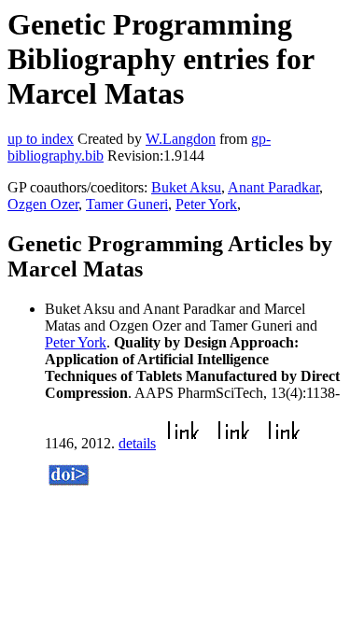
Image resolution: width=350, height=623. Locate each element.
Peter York (206, 204)
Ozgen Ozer (42, 204)
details (137, 443)
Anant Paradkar (273, 187)
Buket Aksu (186, 187)
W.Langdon (181, 139)
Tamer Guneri (127, 204)
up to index (40, 139)
